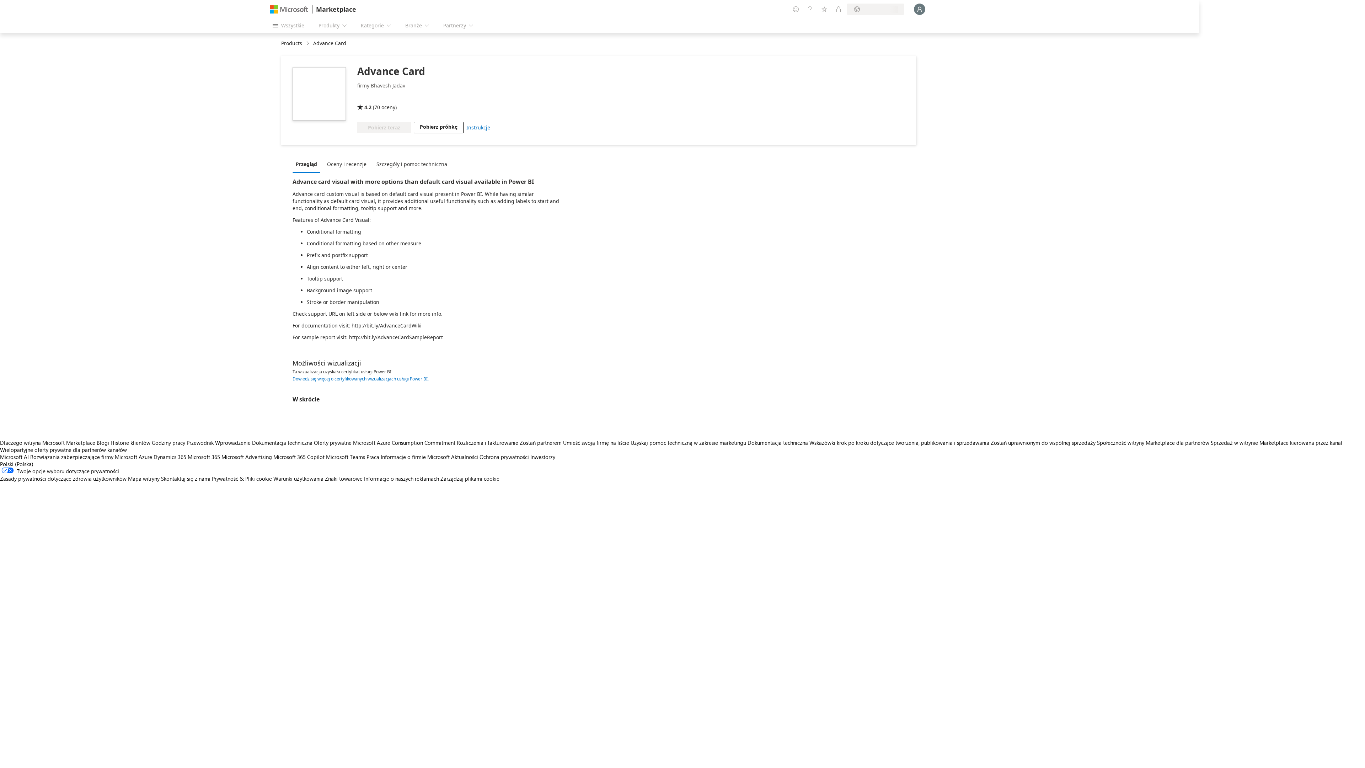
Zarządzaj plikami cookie (469, 478)
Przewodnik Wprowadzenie (219, 442)
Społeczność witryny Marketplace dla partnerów (1153, 442)
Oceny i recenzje (346, 164)
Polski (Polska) (16, 464)
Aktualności (464, 456)
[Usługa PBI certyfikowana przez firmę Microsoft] (377, 97)
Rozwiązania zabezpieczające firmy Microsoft (83, 456)
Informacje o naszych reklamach (401, 478)
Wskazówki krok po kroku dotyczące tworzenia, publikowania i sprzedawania (899, 442)
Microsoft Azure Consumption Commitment (405, 442)
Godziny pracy (168, 442)
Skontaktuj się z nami (185, 478)
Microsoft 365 (204, 456)
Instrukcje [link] (478, 127)
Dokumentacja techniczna (282, 442)
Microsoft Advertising (246, 456)
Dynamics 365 (170, 456)
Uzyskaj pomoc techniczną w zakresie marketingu (688, 442)
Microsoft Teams (345, 456)
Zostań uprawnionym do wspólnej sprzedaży (1043, 442)
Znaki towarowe (344, 478)
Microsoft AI (14, 456)
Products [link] (291, 43)
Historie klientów (130, 442)
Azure (145, 456)
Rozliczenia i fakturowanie (487, 442)
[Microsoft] (289, 9)
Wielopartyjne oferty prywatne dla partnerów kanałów (63, 449)
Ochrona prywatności (504, 456)
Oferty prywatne (333, 442)
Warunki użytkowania (298, 478)
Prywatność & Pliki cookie (242, 478)
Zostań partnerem (541, 442)
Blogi (103, 442)
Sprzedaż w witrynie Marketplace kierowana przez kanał (1276, 442)
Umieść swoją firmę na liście (596, 442)
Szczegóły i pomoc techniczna (411, 164)
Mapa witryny (144, 478)
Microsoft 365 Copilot (299, 456)
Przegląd (306, 164)
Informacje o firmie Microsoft (415, 456)
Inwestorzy (542, 456)
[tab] (308, 164)
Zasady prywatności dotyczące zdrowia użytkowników (63, 478)
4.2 (367, 107)
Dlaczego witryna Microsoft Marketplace (47, 442)
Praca (372, 456)
